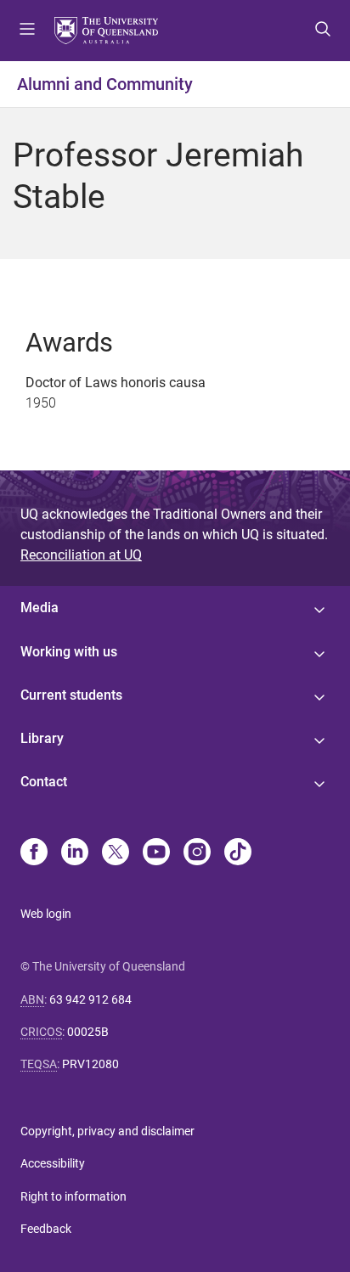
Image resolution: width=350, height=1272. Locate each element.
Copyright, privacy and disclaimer (107, 1131)
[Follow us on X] (115, 853)
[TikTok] (237, 853)
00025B (88, 1031)
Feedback (45, 1228)
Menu (27, 30)
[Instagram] (197, 853)
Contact (43, 782)
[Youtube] (156, 853)
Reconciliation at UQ (81, 555)
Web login (45, 913)
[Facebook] (34, 853)
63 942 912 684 (90, 999)
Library (42, 738)
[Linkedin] (74, 853)
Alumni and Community (105, 84)
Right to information (73, 1196)
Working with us (68, 652)
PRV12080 (90, 1064)
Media (39, 607)
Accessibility (52, 1163)
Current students (71, 695)
